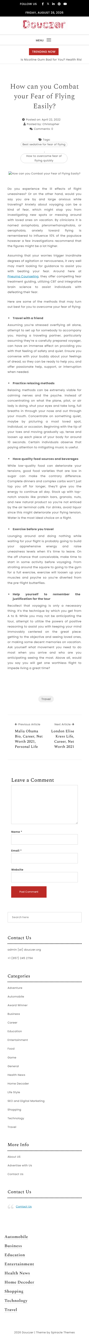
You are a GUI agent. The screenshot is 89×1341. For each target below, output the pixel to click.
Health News (16, 1075)
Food (11, 1049)
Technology (16, 1118)
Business (14, 1014)
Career (13, 1023)
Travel (46, 699)
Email (16, 851)
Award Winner (18, 1005)
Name (16, 832)
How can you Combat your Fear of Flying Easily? (44, 96)
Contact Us (16, 1174)
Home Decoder (18, 1084)
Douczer (28, 1332)
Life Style (14, 1092)
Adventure (15, 988)
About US (14, 1157)
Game (12, 1057)
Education (15, 1031)
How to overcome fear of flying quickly (44, 158)
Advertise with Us (20, 1165)
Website (17, 870)
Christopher (50, 124)
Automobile (16, 997)
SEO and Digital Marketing (26, 1101)
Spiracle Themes (63, 1332)
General (13, 1066)
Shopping (14, 1110)
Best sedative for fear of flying (44, 144)
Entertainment (18, 1040)
